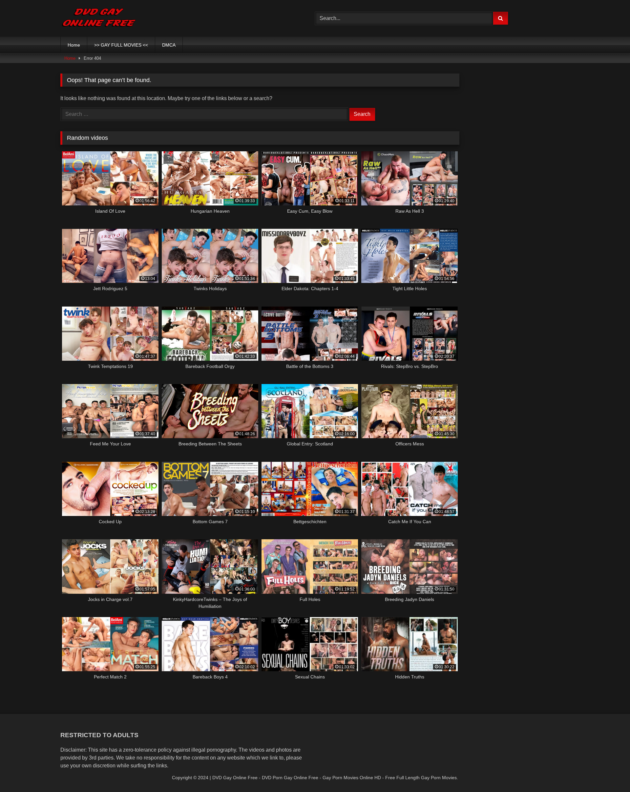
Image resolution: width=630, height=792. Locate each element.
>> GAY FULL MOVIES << (121, 45)
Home (74, 45)
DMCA (169, 45)
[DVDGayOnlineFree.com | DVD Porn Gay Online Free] (98, 18)
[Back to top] (609, 772)
